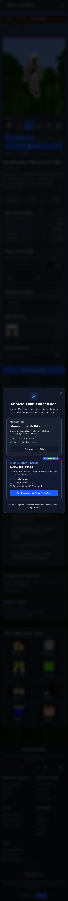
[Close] (60, 393)
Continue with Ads (34, 449)
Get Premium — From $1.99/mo (34, 493)
